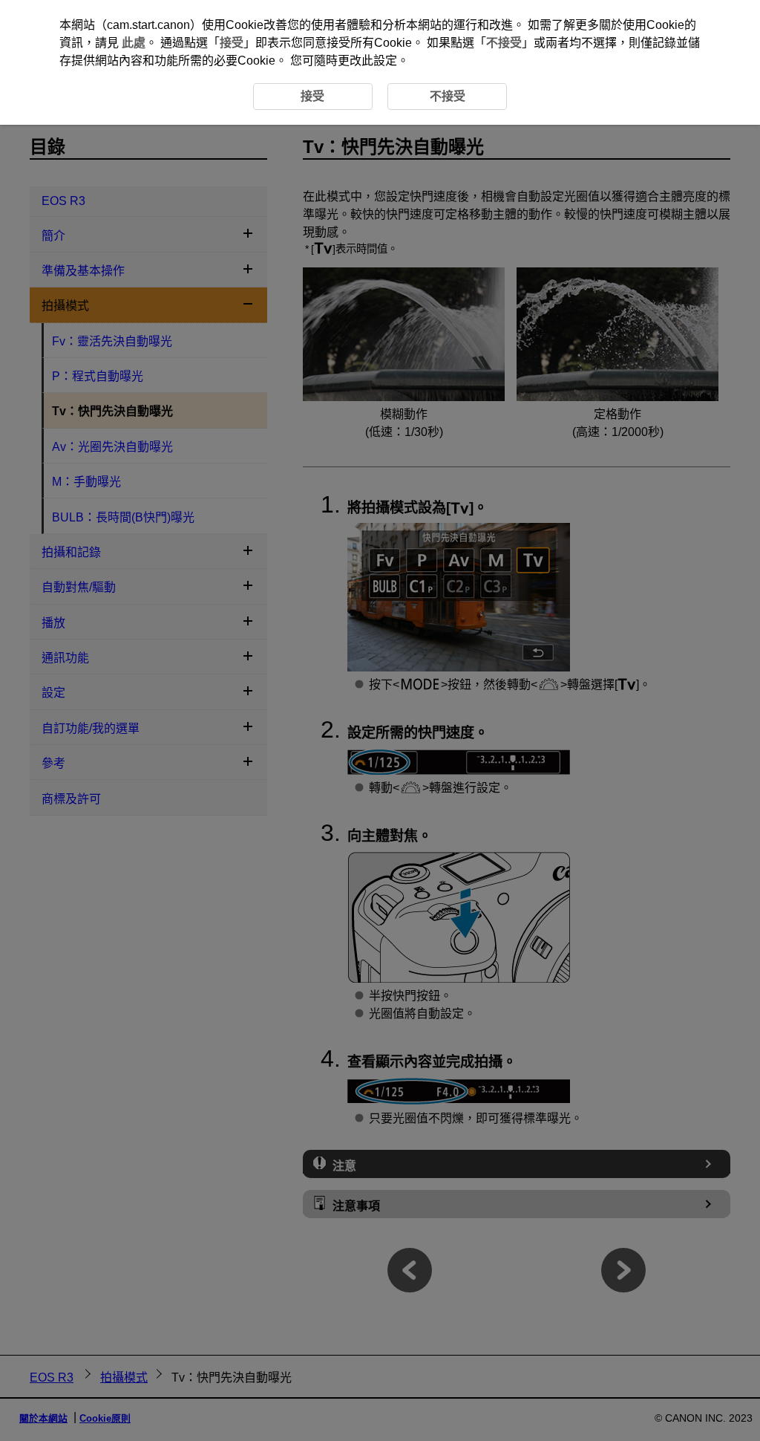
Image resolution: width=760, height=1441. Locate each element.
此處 (133, 42)
